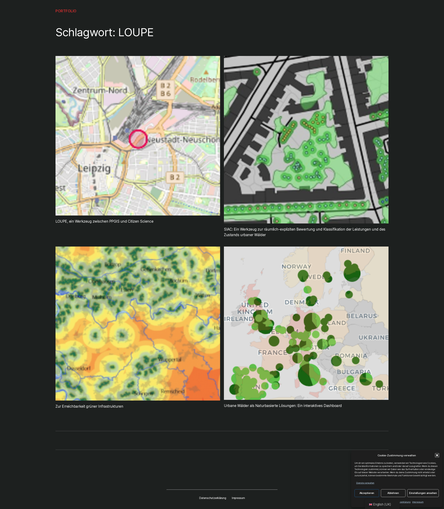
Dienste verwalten (365, 483)
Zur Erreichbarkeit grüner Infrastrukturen (89, 406)
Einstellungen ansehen (423, 493)
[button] (437, 455)
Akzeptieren (367, 493)
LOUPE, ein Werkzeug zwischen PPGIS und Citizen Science (104, 221)
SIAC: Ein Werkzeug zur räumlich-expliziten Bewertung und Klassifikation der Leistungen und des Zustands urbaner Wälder (304, 232)
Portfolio (66, 11)
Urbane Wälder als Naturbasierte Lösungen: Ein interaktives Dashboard (283, 405)
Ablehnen (393, 493)
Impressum (418, 502)
